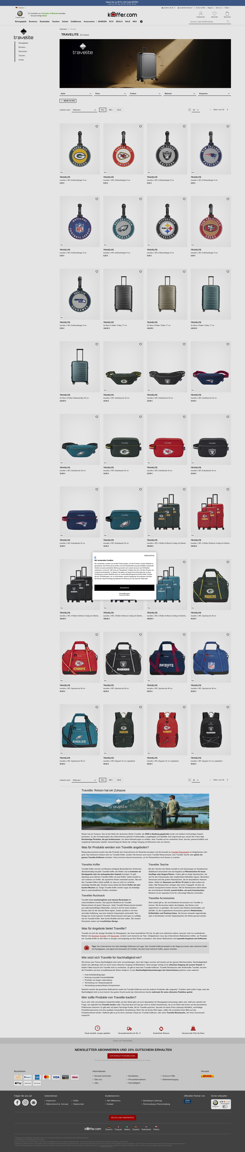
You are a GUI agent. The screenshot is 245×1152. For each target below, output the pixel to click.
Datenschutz (149, 555)
